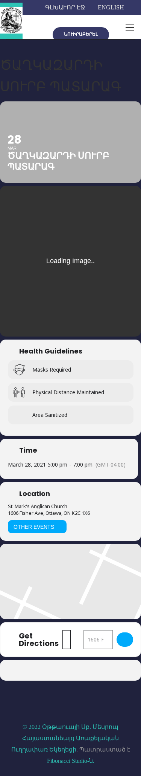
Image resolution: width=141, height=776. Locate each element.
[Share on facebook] (39, 670)
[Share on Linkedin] (69, 670)
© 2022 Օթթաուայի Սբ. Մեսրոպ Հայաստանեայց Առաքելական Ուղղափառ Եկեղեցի (65, 738)
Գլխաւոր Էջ (65, 7)
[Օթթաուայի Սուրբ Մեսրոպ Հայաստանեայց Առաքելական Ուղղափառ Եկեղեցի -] (11, 21)
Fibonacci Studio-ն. (70, 761)
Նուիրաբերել (81, 34)
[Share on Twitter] (54, 670)
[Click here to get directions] (125, 639)
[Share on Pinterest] (84, 670)
